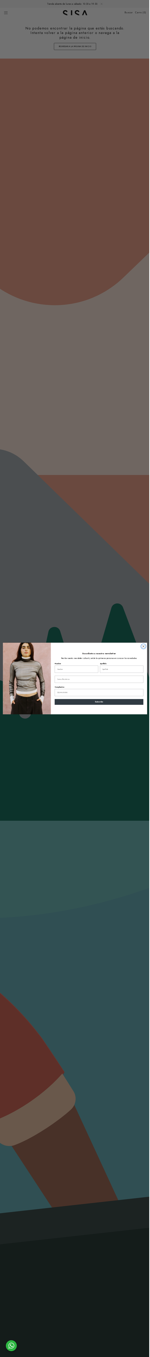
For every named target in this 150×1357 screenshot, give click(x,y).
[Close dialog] (142, 646)
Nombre (56, 663)
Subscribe (97, 702)
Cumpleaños (58, 687)
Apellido (101, 663)
